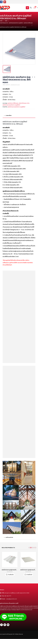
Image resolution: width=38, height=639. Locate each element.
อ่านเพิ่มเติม (11, 575)
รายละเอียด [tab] (8, 115)
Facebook (1, 624)
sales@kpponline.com (11, 599)
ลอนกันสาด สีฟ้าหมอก (12, 103)
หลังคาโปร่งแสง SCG (24, 103)
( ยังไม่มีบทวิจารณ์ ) (15, 85)
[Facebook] (1, 2)
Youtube (8, 624)
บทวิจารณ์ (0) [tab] (9, 537)
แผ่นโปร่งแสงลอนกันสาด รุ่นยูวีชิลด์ (11, 105)
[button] (29, 548)
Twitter (4, 624)
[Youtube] (4, 2)
